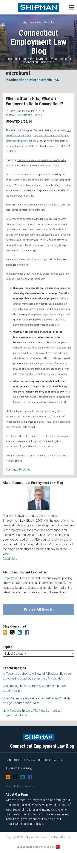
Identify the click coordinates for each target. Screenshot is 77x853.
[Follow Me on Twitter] (12, 632)
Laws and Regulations (29, 115)
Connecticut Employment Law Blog (38, 42)
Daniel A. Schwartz (15, 516)
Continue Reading (18, 469)
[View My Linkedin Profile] (20, 632)
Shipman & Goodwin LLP (38, 22)
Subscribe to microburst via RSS (33, 80)
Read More (10, 558)
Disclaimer (30, 786)
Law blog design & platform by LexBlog (36, 847)
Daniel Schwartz (17, 110)
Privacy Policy (13, 786)
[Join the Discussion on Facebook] (27, 632)
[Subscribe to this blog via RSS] (5, 632)
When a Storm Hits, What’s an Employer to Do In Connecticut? (34, 101)
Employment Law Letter (18, 578)
